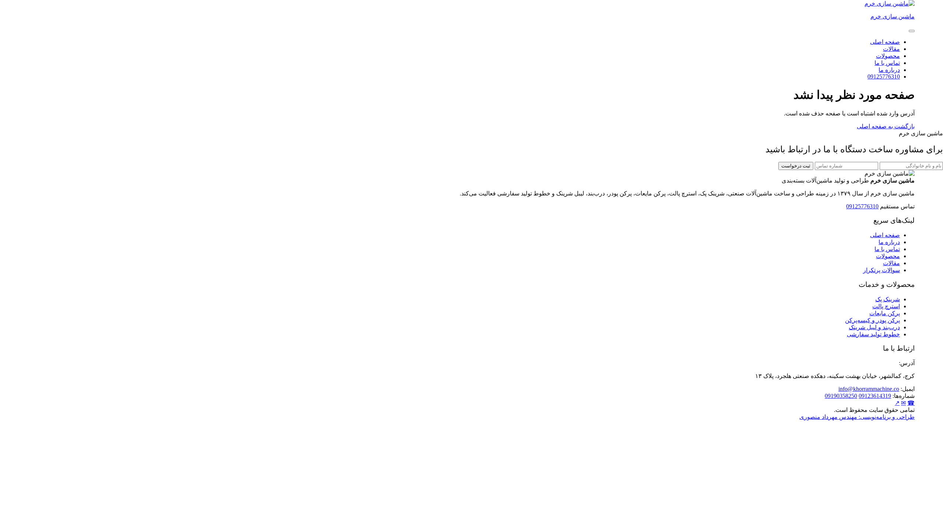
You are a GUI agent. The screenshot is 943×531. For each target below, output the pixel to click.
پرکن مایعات (884, 313)
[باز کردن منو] (912, 31)
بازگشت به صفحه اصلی (886, 126)
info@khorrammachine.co (868, 389)
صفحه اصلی (885, 42)
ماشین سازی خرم (892, 16)
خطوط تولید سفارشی (873, 334)
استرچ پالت (886, 306)
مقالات (891, 49)
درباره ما (889, 70)
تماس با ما (887, 63)
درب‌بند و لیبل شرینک (874, 327)
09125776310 (883, 76)
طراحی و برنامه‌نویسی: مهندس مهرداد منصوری (857, 417)
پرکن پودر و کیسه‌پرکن (872, 320)
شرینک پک (887, 299)
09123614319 (875, 396)
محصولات (888, 56)
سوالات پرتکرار (881, 270)
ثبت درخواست (795, 166)
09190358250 (841, 396)
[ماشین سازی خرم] (890, 3)
